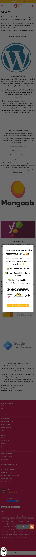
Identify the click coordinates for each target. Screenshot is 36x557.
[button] (32, 527)
